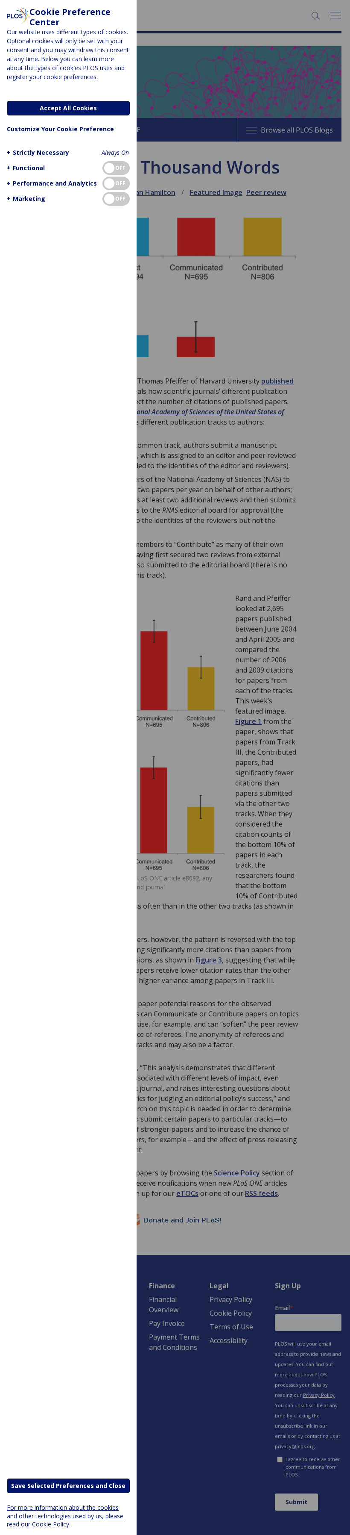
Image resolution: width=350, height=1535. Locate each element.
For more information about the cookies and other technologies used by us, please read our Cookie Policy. (65, 1515)
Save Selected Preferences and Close (68, 1486)
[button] (38, 152)
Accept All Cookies (68, 108)
